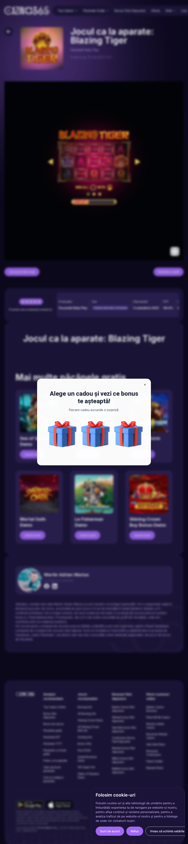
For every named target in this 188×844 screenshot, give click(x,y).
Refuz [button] (135, 831)
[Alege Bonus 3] (95, 434)
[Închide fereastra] (145, 384)
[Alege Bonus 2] (128, 434)
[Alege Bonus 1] (62, 434)
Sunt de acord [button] (110, 831)
